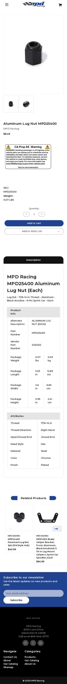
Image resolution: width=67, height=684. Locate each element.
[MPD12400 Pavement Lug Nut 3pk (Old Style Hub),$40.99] (19, 517)
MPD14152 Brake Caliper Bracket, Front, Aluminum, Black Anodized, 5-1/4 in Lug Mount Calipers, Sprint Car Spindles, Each (47, 548)
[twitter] (33, 643)
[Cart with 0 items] (58, 3)
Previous (10, 529)
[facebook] (40, 643)
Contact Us (10, 657)
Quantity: (34, 208)
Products (30, 657)
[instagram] (25, 643)
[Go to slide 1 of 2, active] (31, 566)
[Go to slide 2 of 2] (36, 566)
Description (33, 259)
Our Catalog (10, 663)
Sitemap (8, 667)
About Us (30, 663)
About (7, 660)
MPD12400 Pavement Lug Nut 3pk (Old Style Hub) (19, 542)
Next (57, 529)
